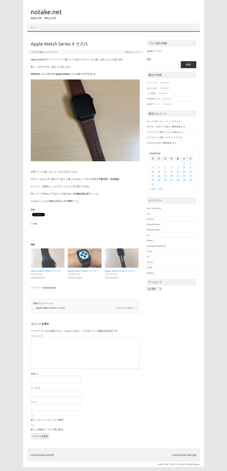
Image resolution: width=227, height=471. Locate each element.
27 (171, 180)
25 (159, 180)
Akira (41, 52)
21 (178, 176)
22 (184, 176)
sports (150, 262)
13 (171, 172)
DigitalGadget (50, 287)
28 (178, 180)
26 (165, 180)
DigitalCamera (153, 224)
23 (190, 176)
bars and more (154, 208)
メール (36, 388)
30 (190, 180)
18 (159, 176)
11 (159, 172)
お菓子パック (153, 104)
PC (148, 256)
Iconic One (163, 464)
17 (153, 176)
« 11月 (152, 189)
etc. (148, 235)
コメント (37, 336)
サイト (34, 402)
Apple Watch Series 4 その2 (82, 271)
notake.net (46, 11)
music (149, 251)
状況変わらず (153, 99)
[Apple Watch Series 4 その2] (85, 258)
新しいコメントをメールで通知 (47, 419)
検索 (149, 59)
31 (153, 184)
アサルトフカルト (126, 308)
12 (165, 172)
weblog (150, 273)
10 (153, 172)
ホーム (34, 27)
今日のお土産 (153, 143)
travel (149, 267)
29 (184, 180)
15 (184, 172)
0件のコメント (133, 52)
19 (165, 176)
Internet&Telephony (156, 246)
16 (190, 172)
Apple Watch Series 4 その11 (120, 271)
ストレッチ (152, 82)
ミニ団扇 (151, 93)
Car (148, 213)
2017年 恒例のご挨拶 (158, 126)
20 (171, 176)
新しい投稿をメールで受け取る (47, 429)
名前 (34, 373)
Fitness (150, 240)
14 (178, 172)
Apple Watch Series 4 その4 (48, 308)
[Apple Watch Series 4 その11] (122, 258)
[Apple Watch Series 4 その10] (47, 258)
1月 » (161, 189)
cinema (150, 219)
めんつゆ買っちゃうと (157, 121)
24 (153, 180)
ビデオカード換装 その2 (158, 132)
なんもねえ (152, 88)
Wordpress (194, 464)
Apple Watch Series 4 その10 (46, 271)
